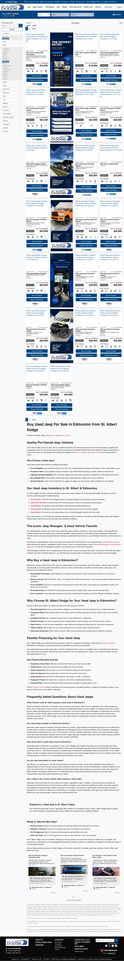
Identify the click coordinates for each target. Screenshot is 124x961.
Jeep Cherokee (36, 506)
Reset (11, 29)
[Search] (21, 25)
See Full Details (37, 76)
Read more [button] (31, 865)
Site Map (46, 959)
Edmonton (50, 435)
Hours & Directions (43, 942)
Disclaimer (79, 946)
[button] (29, 7)
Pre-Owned (58, 944)
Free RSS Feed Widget (75, 900)
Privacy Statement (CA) (82, 942)
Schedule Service (79, 951)
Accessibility (25, 959)
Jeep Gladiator (36, 512)
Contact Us (16, 959)
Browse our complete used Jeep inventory (87, 452)
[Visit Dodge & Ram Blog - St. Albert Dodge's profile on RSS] (29, 888)
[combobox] (44, 15)
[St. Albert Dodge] (12, 7)
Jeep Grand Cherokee (38, 502)
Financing (39, 945)
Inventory (59, 940)
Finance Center (107, 643)
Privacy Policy (37, 959)
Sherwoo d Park (64, 435)
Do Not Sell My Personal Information (64, 959)
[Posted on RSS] (54, 888)
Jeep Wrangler (36, 499)
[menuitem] (12, 37)
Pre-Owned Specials (60, 947)
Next (34, 28)
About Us (39, 940)
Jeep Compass (36, 509)
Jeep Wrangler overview (110, 542)
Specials (57, 949)
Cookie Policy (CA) (82, 940)
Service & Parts (81, 949)
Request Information (37, 80)
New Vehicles (58, 942)
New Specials (58, 946)
